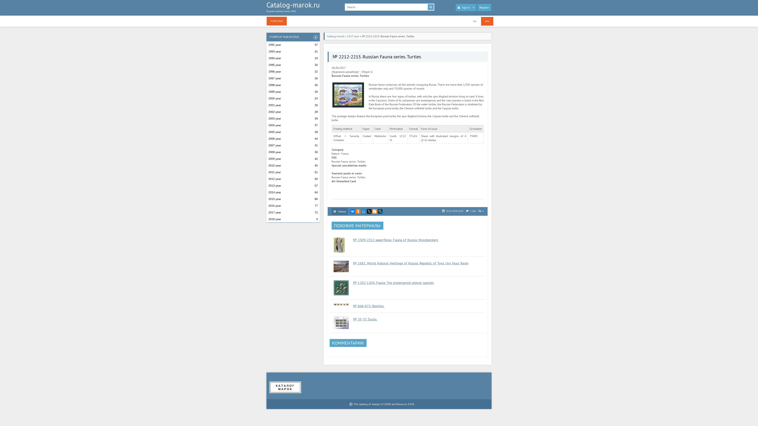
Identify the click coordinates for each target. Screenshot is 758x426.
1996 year (293, 71)
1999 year (293, 91)
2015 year (293, 199)
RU (474, 21)
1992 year (293, 44)
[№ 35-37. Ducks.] (341, 323)
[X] (369, 211)
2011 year (293, 172)
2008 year (293, 152)
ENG (487, 21)
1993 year (293, 51)
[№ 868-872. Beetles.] (341, 305)
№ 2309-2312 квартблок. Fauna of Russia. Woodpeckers (395, 240)
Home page (277, 21)
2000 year (293, 98)
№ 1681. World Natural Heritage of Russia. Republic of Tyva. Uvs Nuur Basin (410, 263)
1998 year (293, 85)
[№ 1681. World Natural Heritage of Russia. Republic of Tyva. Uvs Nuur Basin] (341, 266)
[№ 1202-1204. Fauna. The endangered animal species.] (341, 287)
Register (484, 7)
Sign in (466, 7)
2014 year (293, 192)
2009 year (293, 158)
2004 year (293, 125)
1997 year (293, 78)
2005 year (293, 132)
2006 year (293, 138)
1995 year (293, 64)
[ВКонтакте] (352, 211)
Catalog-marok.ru (293, 7)
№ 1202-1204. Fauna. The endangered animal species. (393, 282)
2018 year (293, 219)
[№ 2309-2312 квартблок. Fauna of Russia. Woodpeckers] (341, 245)
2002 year (293, 111)
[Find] (431, 7)
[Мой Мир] (363, 211)
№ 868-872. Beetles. (368, 306)
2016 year (293, 205)
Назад (342, 211)
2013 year (293, 185)
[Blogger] (374, 211)
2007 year (293, 145)
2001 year (293, 105)
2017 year (293, 212)
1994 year (293, 58)
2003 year (293, 118)
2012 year (293, 178)
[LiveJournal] (380, 211)
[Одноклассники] (358, 211)
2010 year (293, 165)
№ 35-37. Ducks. (365, 319)
